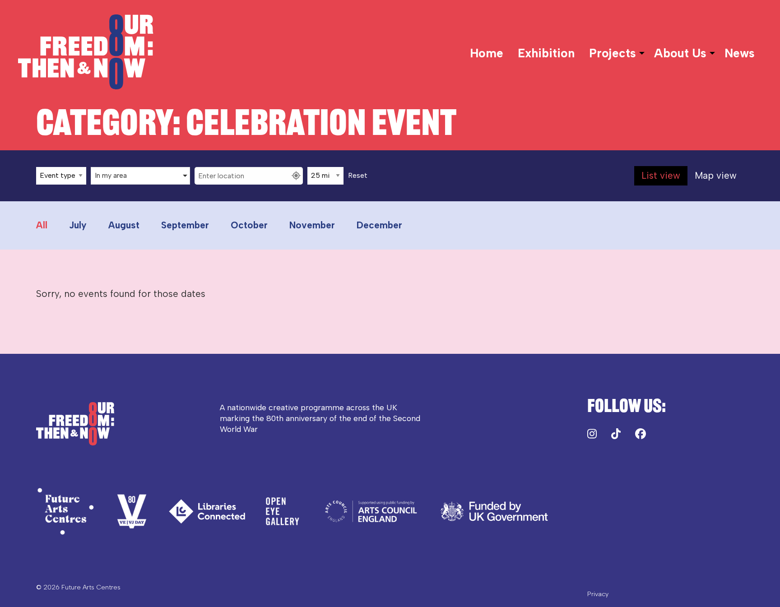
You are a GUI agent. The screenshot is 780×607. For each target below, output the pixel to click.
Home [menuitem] (486, 53)
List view (660, 175)
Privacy (597, 594)
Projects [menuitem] (612, 53)
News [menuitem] (739, 53)
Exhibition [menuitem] (546, 53)
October (249, 225)
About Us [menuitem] (680, 53)
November (312, 225)
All (41, 225)
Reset (357, 175)
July (78, 225)
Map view (716, 175)
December (379, 225)
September (185, 225)
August (123, 225)
